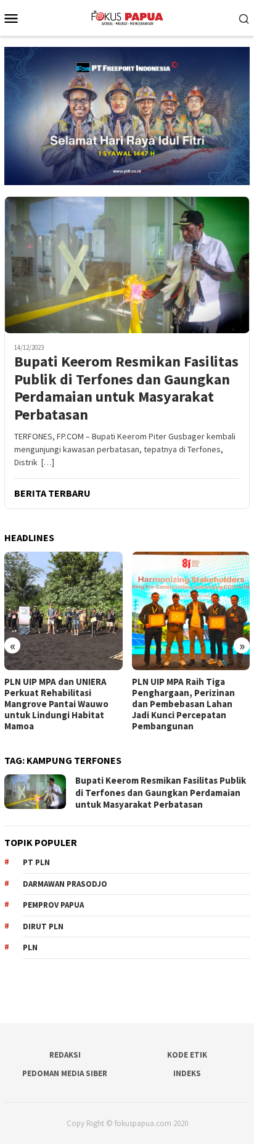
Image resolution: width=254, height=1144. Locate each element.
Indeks (187, 1073)
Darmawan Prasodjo (65, 884)
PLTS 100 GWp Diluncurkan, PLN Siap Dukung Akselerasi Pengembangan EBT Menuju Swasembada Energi (194, 704)
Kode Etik (187, 1055)
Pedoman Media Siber (64, 1073)
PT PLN (36, 862)
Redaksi (65, 1055)
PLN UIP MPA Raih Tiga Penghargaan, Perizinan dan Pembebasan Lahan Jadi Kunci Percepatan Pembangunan (59, 704)
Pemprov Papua (53, 905)
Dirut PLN (43, 926)
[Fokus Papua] (126, 16)
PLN (30, 947)
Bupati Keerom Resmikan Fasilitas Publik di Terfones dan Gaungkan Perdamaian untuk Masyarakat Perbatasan (126, 388)
